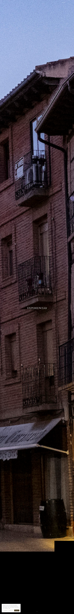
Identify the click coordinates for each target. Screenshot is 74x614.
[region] (11, 608)
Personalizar (5, 610)
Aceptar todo (17, 610)
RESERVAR (57, 2)
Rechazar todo (11, 610)
